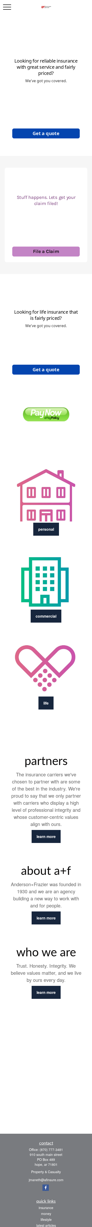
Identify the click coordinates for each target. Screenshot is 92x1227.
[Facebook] (45, 1187)
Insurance (46, 1207)
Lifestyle (46, 1219)
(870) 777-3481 (51, 1149)
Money (46, 1213)
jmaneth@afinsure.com (46, 1179)
